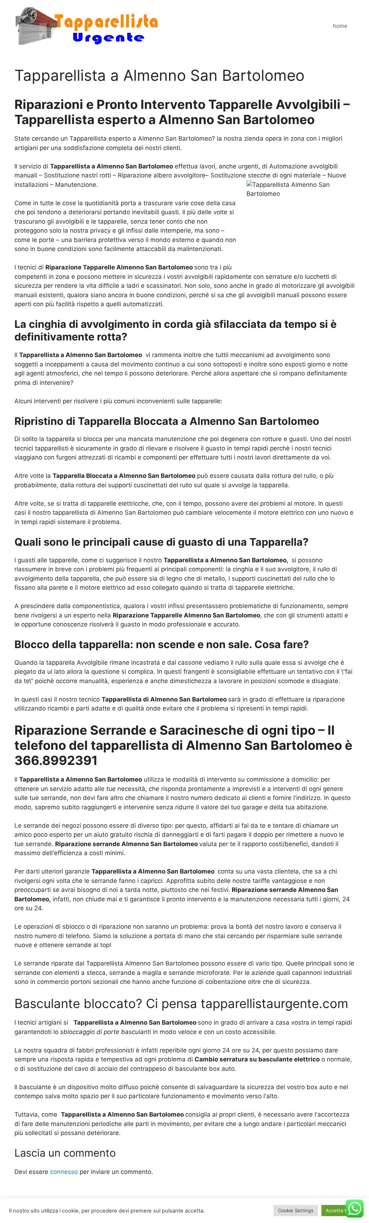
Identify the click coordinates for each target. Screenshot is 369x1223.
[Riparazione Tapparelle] (86, 25)
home (340, 25)
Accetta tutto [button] (341, 1210)
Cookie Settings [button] (296, 1210)
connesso (64, 1171)
